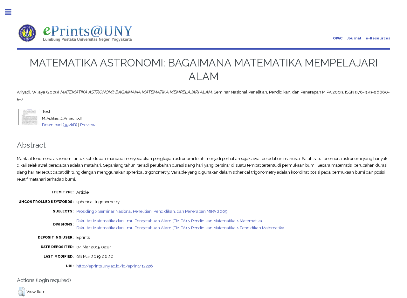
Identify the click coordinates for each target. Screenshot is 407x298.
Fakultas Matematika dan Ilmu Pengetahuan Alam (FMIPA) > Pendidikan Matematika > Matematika (169, 220)
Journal (354, 38)
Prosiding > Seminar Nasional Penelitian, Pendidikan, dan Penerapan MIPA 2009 (152, 211)
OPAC (337, 38)
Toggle (11, 12)
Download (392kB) (59, 124)
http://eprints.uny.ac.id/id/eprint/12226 (114, 265)
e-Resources (378, 38)
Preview (87, 124)
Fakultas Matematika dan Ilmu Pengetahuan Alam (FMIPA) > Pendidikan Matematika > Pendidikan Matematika (180, 227)
